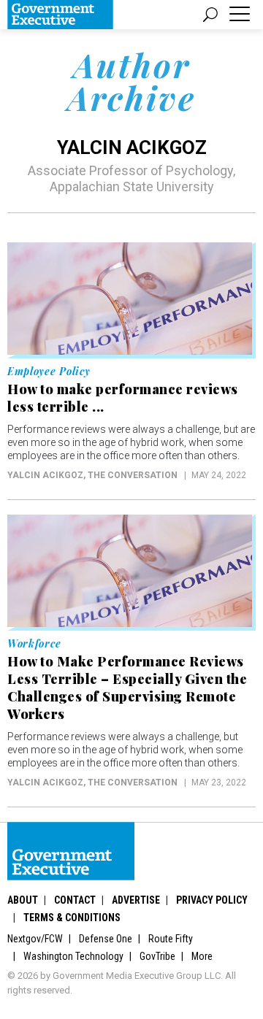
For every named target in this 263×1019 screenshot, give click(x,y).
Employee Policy (49, 371)
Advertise (136, 900)
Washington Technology (73, 956)
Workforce (34, 644)
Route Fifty (170, 939)
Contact (75, 900)
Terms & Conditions (72, 917)
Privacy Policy (212, 900)
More (202, 956)
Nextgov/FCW (35, 939)
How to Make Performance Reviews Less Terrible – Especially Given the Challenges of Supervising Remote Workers (127, 688)
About (22, 900)
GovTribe (157, 956)
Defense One (105, 939)
